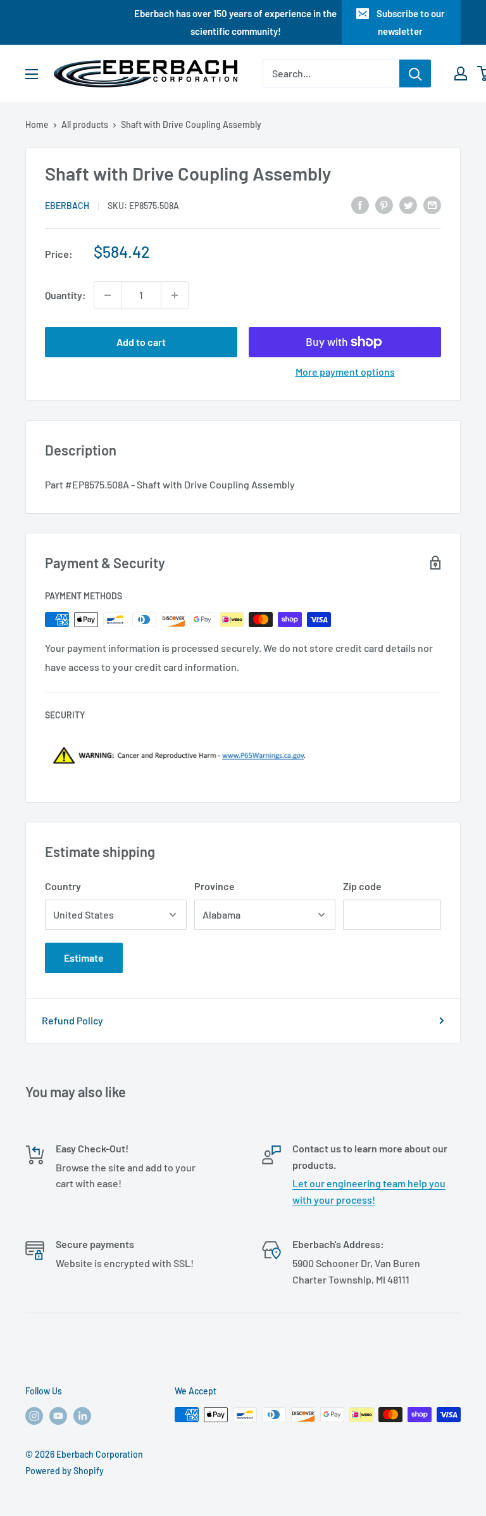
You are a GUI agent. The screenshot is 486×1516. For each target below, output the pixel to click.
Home (37, 124)
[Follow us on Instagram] (34, 1416)
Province (214, 886)
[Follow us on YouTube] (58, 1416)
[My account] (460, 73)
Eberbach (67, 205)
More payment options (345, 372)
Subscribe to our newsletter (411, 22)
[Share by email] (432, 204)
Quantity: (65, 295)
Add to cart (141, 342)
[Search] (415, 73)
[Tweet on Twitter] (408, 204)
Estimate (84, 958)
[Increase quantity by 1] (174, 295)
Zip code (362, 886)
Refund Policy (72, 1020)
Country (63, 886)
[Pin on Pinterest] (384, 204)
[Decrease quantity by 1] (107, 295)
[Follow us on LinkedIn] (82, 1416)
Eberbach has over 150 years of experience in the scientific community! (235, 22)
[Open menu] (31, 74)
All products (84, 124)
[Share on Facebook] (360, 204)
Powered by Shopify (64, 1470)
